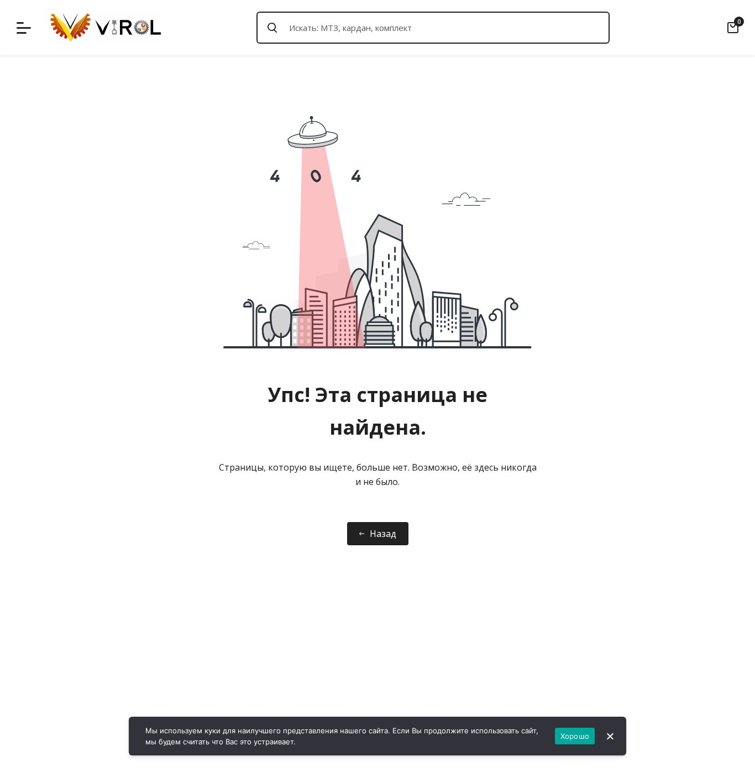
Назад (383, 534)
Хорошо (575, 736)
